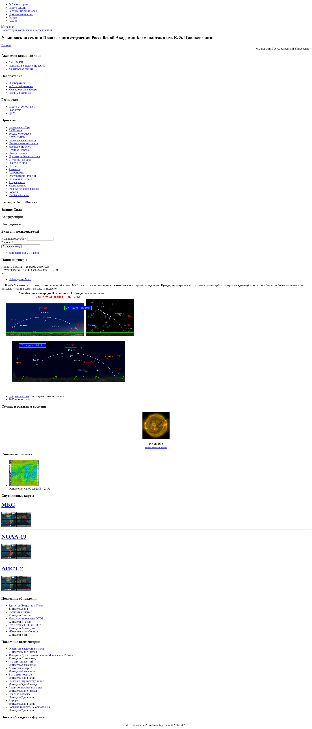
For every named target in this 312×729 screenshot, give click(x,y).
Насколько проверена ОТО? (26, 618)
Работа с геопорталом (22, 106)
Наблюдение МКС (20, 146)
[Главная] (7, 26)
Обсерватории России (22, 175)
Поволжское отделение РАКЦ (27, 65)
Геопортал (15, 109)
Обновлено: (16, 488)
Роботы (13, 192)
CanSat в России (19, 195)
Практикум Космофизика (24, 156)
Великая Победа (19, 149)
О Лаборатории (18, 4)
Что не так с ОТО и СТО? (25, 624)
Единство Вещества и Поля (26, 605)
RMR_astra (15, 130)
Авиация (14, 169)
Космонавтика (17, 185)
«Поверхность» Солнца (23, 631)
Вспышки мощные (20, 674)
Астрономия (16, 172)
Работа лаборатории (21, 86)
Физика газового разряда (24, 188)
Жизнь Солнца (18, 153)
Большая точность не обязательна (29, 706)
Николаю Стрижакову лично (26, 681)
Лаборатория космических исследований (26, 30)
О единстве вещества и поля (26, 648)
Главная (6, 45)
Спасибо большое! (20, 693)
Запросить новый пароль (24, 252)
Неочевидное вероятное (23, 143)
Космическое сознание (22, 140)
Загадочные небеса (20, 179)
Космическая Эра (19, 127)
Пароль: (7, 242)
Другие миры (17, 136)
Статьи (13, 166)
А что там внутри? (20, 668)
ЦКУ (12, 113)
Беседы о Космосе (20, 133)
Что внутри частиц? (21, 661)
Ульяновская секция (21, 68)
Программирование (21, 14)
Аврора (13, 700)
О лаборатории (18, 83)
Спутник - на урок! (20, 159)
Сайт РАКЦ (16, 62)
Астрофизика (17, 182)
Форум (13, 17)
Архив (13, 20)
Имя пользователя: (14, 238)
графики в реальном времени (156, 448)
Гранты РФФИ (18, 162)
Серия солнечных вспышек (25, 687)
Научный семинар (20, 92)
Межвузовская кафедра (23, 89)
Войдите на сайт (19, 396)
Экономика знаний (20, 612)
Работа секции (18, 7)
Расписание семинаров (23, 10)
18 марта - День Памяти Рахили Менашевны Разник (41, 655)
